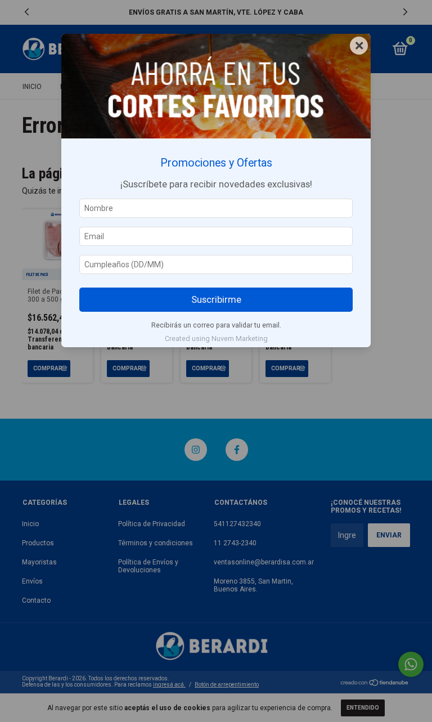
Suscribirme (216, 299)
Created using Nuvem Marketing (216, 338)
